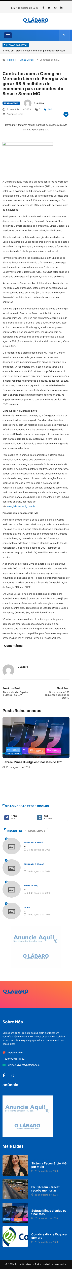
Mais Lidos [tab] (36, 830)
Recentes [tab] (15, 830)
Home (10, 59)
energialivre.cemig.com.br (21, 506)
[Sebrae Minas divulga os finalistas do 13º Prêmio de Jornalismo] (15, 1213)
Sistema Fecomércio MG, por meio (49, 1165)
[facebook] (43, 8)
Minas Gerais (26, 59)
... (25, 845)
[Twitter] (49, 8)
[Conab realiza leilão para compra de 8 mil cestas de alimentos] (15, 1236)
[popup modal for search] (64, 35)
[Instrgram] (55, 8)
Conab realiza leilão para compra (49, 1236)
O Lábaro (38, 103)
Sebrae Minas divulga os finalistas (48, 1212)
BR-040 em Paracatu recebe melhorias (46, 1188)
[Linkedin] (61, 8)
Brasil (27, 907)
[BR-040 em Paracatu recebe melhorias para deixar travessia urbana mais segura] (15, 1189)
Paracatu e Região (47, 788)
